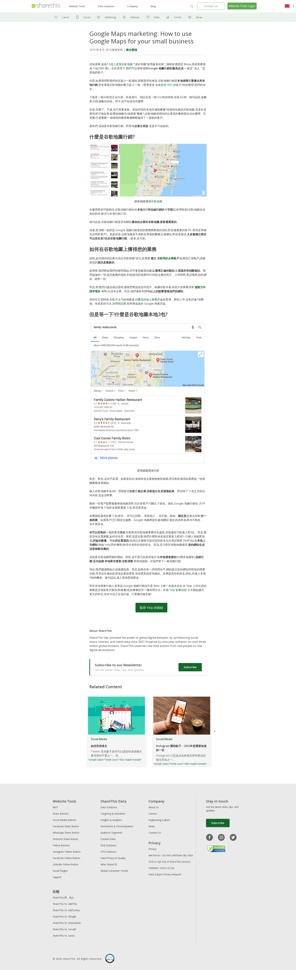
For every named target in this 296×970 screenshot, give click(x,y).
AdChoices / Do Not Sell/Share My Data (171, 855)
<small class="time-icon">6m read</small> (180, 751)
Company (132, 6)
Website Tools (77, 6)
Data (156, 17)
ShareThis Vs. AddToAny (66, 910)
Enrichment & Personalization (117, 826)
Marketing (110, 17)
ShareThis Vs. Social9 (64, 929)
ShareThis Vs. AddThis (65, 903)
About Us (154, 807)
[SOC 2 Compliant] (110, 959)
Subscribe (190, 667)
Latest (65, 17)
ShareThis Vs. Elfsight (64, 916)
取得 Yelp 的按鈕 (151, 608)
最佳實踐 (131, 50)
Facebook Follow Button (66, 858)
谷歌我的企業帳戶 (168, 258)
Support (57, 877)
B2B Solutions (108, 845)
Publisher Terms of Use (162, 868)
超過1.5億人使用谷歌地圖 (117, 64)
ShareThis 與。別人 (63, 897)
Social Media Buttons (64, 820)
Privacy (152, 849)
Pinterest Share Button (65, 839)
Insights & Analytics (111, 820)
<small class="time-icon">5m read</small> (115, 749)
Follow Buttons (61, 845)
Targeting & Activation (113, 813)
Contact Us (211, 6)
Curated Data (108, 839)
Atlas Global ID (109, 864)
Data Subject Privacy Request (165, 874)
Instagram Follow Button (67, 851)
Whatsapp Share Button (66, 832)
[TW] (289, 6)
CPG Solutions (108, 851)
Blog (153, 6)
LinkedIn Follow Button (65, 864)
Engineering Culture (159, 820)
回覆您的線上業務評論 (149, 299)
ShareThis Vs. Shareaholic (67, 923)
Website (134, 17)
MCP (55, 807)
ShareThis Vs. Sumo (64, 935)
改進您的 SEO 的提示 (168, 85)
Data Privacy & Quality (113, 858)
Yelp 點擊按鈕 (178, 590)
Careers (153, 813)
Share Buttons (61, 813)
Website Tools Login (242, 6)
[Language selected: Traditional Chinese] (289, 6)
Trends (178, 17)
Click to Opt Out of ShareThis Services (170, 861)
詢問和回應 (119, 303)
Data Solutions (106, 6)
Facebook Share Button (66, 826)
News (199, 17)
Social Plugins (60, 870)
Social (87, 17)
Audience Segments (111, 832)
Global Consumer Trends (114, 870)
